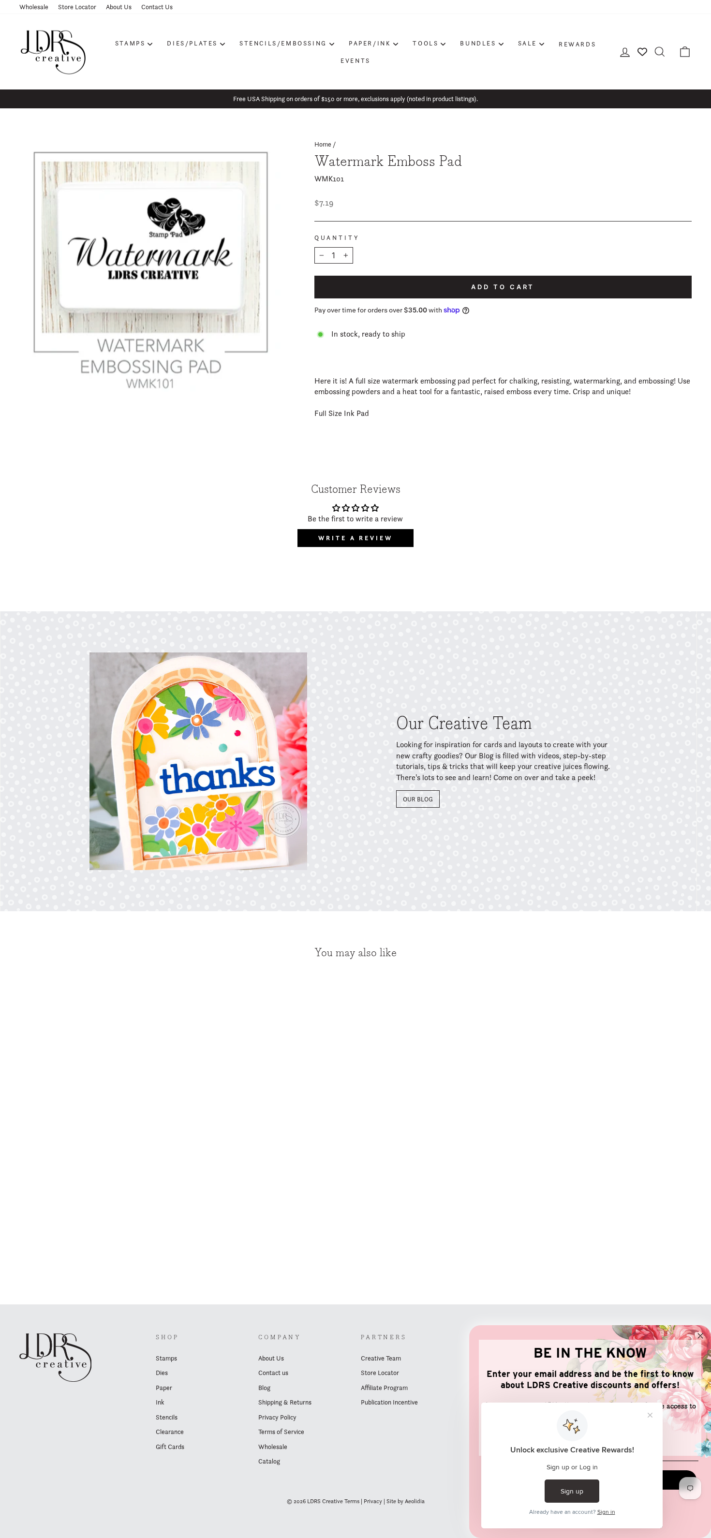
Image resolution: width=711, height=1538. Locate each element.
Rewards (577, 44)
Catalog (269, 1461)
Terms (351, 1501)
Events (355, 60)
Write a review (355, 538)
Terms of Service (281, 1431)
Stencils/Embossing (283, 43)
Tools (425, 43)
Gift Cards (170, 1446)
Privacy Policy (277, 1417)
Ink (160, 1402)
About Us (119, 7)
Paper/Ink (370, 43)
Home (322, 144)
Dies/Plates (192, 43)
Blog (264, 1387)
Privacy (373, 1501)
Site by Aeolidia (405, 1501)
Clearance (170, 1431)
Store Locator (77, 7)
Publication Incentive (389, 1402)
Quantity (337, 237)
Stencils (167, 1417)
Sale (527, 43)
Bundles (478, 43)
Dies (162, 1372)
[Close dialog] (700, 1336)
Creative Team (381, 1358)
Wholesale (33, 7)
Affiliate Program (384, 1387)
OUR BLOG (418, 799)
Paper (164, 1387)
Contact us (273, 1372)
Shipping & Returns (284, 1402)
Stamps (130, 43)
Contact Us (157, 7)
